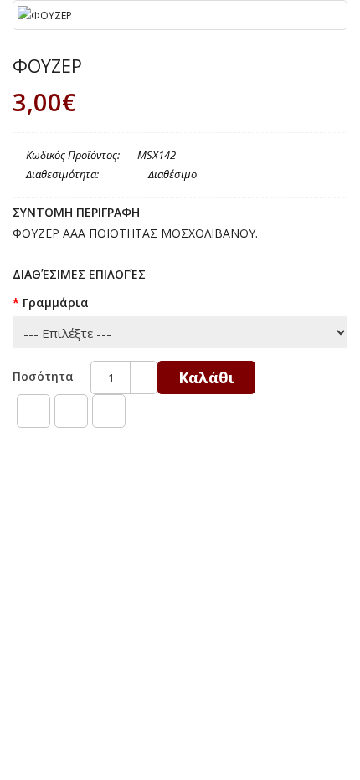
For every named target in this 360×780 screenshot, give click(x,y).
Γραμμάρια (56, 302)
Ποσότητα (43, 376)
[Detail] (109, 411)
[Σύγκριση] (71, 411)
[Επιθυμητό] (33, 411)
